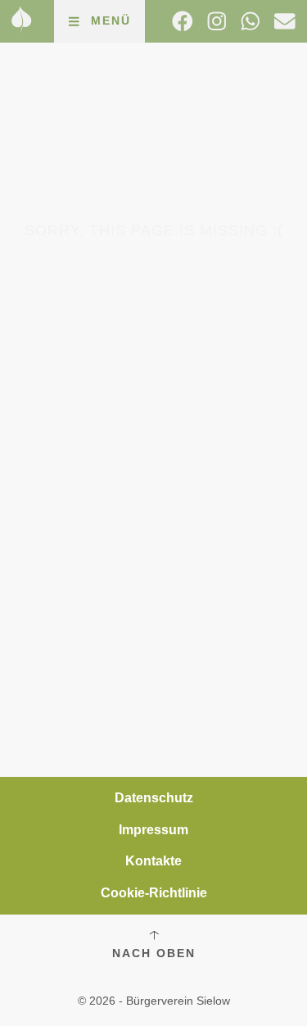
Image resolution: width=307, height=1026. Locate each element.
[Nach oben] (154, 935)
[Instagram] (217, 21)
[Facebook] (182, 21)
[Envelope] (285, 21)
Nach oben (154, 953)
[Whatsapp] (250, 21)
